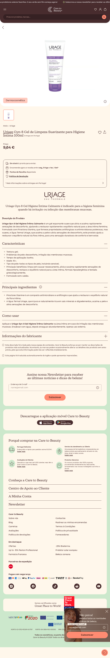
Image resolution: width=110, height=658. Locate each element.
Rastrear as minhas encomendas (71, 522)
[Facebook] (33, 586)
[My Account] (100, 9)
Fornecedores (62, 534)
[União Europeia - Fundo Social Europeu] (47, 618)
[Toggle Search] (9, 9)
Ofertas (12, 546)
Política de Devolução (18, 176)
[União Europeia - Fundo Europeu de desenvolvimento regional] (63, 618)
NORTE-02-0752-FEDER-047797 (21, 630)
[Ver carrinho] (105, 9)
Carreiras (13, 526)
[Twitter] (77, 586)
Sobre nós (13, 518)
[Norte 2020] (15, 618)
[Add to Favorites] (100, 132)
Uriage (8, 132)
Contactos (60, 518)
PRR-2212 (61, 630)
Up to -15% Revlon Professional (23, 550)
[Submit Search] (104, 17)
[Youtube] (98, 586)
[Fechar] (107, 611)
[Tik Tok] (55, 586)
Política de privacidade (67, 530)
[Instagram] (11, 586)
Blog (11, 522)
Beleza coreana (63, 554)
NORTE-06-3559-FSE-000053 (45, 630)
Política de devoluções (19, 534)
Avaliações (14, 530)
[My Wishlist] (95, 9)
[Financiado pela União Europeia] (55, 625)
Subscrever (55, 397)
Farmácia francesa (18, 554)
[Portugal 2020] (31, 618)
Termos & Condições (65, 526)
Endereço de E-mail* (19, 384)
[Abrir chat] (104, 652)
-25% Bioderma (63, 546)
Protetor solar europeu (66, 550)
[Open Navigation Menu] (4, 9)
